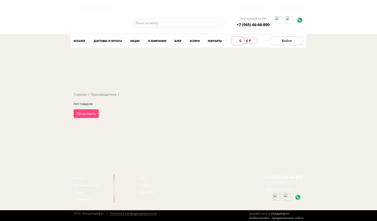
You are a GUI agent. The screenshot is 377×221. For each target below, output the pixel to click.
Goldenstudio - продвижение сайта (276, 218)
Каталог (79, 40)
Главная (80, 94)
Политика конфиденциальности (133, 213)
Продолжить (86, 113)
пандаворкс (280, 213)
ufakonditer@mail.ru (280, 189)
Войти (287, 41)
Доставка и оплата (108, 40)
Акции (135, 40)
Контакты (215, 40)
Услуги (195, 40)
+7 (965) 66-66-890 (253, 24)
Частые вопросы (252, 5)
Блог (178, 40)
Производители (103, 94)
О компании (157, 40)
